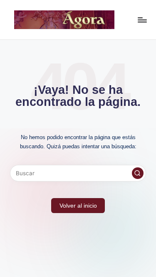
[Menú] (142, 19)
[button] (138, 173)
